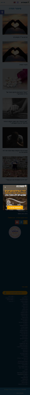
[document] (15, 197)
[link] (15, 207)
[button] (5, 187)
